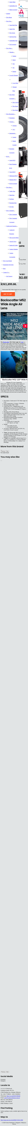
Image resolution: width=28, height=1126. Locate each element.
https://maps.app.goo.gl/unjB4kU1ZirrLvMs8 (12, 1120)
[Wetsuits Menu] (14, 52)
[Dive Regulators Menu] (14, 114)
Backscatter (6, 342)
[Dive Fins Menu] (11, 21)
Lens (22, 342)
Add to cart (8, 294)
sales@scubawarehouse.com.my (12, 1097)
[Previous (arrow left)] (2, 563)
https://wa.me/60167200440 (13, 1096)
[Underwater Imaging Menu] (17, 226)
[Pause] (1, 460)
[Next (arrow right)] (25, 563)
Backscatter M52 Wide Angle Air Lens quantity (14, 289)
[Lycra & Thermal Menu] (10, 79)
